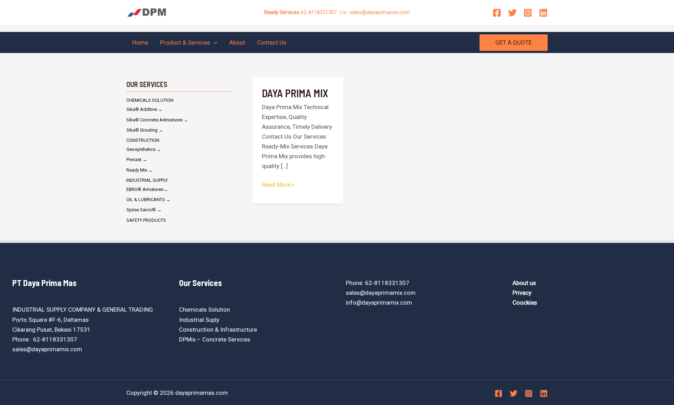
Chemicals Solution (204, 309)
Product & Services (185, 42)
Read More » (278, 184)
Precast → (136, 159)
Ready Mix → (139, 170)
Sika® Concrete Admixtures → (157, 119)
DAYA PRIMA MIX (295, 93)
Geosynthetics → (143, 149)
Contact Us (271, 42)
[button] (213, 42)
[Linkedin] (543, 12)
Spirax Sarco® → (143, 209)
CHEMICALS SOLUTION (149, 100)
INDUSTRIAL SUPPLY (147, 180)
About (237, 42)
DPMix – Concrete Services (214, 339)
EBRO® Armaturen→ (147, 189)
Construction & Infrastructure (218, 329)
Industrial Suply (199, 319)
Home (140, 42)
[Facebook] (497, 12)
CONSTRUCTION (142, 140)
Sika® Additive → (144, 109)
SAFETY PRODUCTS (146, 220)
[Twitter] (512, 12)
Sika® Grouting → (144, 130)
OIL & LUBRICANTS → (148, 199)
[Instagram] (527, 12)
